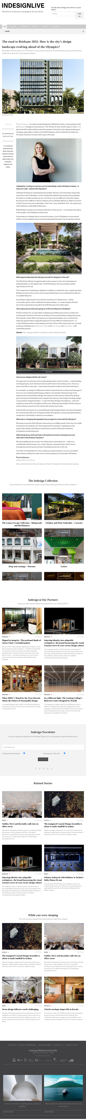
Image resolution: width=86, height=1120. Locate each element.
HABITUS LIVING (8, 1112)
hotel (8, 156)
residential (6, 164)
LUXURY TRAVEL (49, 1112)
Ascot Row (68, 326)
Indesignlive (9, 133)
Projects (47, 1006)
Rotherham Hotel (41, 326)
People (46, 820)
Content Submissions (27, 1045)
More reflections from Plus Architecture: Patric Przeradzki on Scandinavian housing (47, 464)
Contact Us (58, 1045)
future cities (10, 151)
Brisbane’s (22, 127)
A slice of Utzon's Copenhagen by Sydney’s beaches (22, 1104)
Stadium (8, 166)
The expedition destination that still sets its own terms (63, 1104)
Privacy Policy (72, 1045)
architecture (9, 145)
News (7, 31)
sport (11, 164)
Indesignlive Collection (51, 753)
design (4, 151)
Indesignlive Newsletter (11, 753)
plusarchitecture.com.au (25, 460)
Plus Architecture (22, 124)
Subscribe (43, 759)
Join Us (79, 15)
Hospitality (5, 153)
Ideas (4, 1006)
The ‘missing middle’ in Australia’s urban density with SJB (44, 332)
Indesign (5, 636)
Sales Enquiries (44, 1045)
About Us (12, 1045)
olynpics (8, 159)
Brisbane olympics (8, 148)
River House (56, 326)
